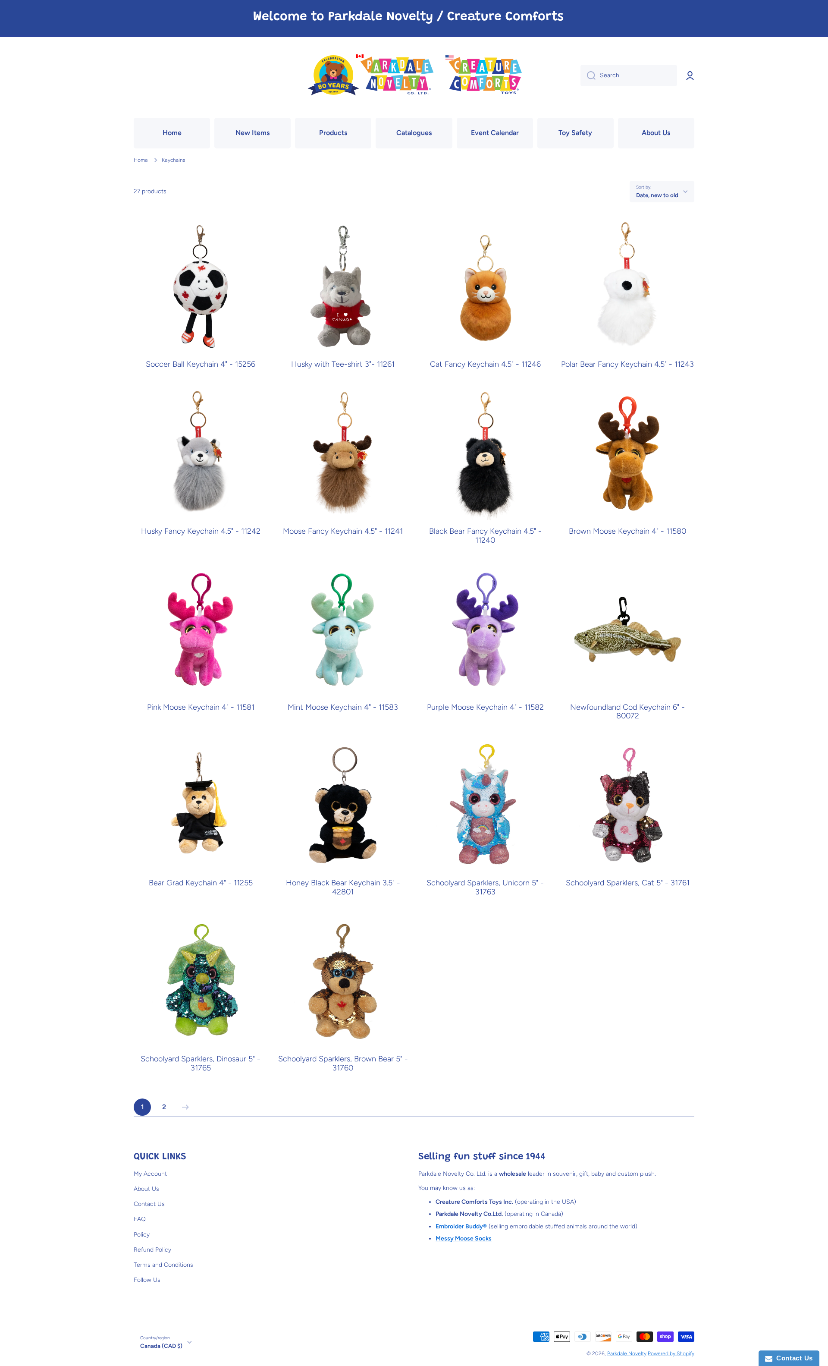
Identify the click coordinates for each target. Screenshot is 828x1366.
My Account (150, 1173)
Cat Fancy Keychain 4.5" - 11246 (485, 364)
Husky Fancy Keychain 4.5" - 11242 (200, 531)
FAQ (140, 1219)
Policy (142, 1234)
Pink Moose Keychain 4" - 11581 (200, 707)
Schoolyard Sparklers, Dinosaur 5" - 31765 (200, 1063)
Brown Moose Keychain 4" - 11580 (627, 531)
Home (141, 160)
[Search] (588, 75)
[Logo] (414, 75)
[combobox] (628, 75)
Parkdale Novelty (626, 1353)
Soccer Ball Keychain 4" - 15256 (200, 364)
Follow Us (147, 1280)
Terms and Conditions (163, 1264)
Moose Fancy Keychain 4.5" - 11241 (343, 531)
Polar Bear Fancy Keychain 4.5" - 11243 (627, 364)
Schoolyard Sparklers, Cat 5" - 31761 (628, 883)
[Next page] (183, 1107)
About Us (146, 1189)
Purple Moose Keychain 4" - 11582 (485, 707)
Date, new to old (657, 195)
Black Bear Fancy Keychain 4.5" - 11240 (485, 536)
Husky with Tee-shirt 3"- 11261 (343, 364)
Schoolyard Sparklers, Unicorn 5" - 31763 (485, 887)
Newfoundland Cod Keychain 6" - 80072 (627, 712)
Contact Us (149, 1204)
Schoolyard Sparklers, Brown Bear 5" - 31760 (343, 1063)
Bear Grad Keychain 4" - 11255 (201, 883)
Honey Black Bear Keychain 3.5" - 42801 (343, 887)
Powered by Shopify (671, 1353)
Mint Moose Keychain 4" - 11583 (343, 707)
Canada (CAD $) (161, 1345)
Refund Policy (152, 1249)
